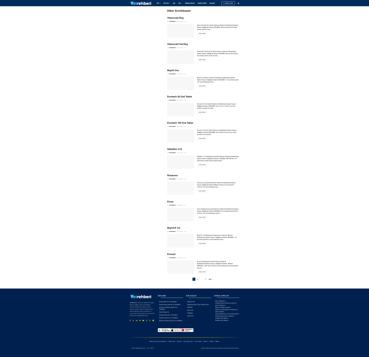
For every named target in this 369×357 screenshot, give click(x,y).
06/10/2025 (180, 21)
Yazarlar (179, 341)
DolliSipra (190, 313)
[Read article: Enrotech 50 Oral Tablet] (180, 109)
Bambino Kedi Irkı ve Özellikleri (168, 318)
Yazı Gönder (198, 341)
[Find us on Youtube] (143, 320)
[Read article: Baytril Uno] (180, 83)
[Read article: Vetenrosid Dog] (180, 31)
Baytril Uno (173, 70)
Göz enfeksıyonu (220, 301)
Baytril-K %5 (173, 227)
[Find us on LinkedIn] (136, 320)
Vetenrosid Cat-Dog (177, 44)
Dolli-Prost (190, 316)
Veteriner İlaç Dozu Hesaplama (157, 341)
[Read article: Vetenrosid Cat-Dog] (180, 57)
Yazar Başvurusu (188, 341)
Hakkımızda (171, 341)
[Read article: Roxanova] (180, 188)
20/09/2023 (180, 100)
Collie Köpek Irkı (164, 312)
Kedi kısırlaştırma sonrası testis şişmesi (227, 314)
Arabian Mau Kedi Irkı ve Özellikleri (169, 304)
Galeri (212, 3)
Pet (158, 3)
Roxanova (172, 175)
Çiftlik (166, 3)
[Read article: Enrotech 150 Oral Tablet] (180, 136)
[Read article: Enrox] (180, 214)
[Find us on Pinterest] (140, 320)
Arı (174, 3)
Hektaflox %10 (174, 149)
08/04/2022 (180, 205)
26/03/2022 (180, 231)
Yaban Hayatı (190, 3)
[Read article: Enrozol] (180, 267)
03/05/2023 (180, 179)
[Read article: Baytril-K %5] (180, 241)
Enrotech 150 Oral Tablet (180, 122)
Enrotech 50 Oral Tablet (179, 96)
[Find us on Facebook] (130, 320)
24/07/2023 (180, 152)
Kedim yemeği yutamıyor (222, 307)
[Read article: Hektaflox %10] (180, 162)
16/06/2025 (180, 74)
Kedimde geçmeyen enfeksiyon (224, 316)
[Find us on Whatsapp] (150, 320)
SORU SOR (229, 3)
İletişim (217, 341)
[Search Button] (238, 3)
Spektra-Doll (191, 302)
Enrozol (171, 254)
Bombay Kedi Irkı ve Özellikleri (168, 315)
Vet (179, 3)
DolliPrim (190, 307)
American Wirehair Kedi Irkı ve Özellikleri (168, 308)
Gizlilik (211, 341)
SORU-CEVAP (202, 3)
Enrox (170, 201)
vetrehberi (172, 21)
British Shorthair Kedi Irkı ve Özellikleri (170, 321)
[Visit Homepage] (141, 3)
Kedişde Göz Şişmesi (221, 318)
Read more (203, 33)
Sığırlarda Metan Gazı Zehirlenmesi (198, 304)
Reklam (205, 341)
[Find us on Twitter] (133, 320)
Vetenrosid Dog (175, 17)
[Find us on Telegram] (153, 320)
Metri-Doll (190, 310)
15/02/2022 (180, 257)
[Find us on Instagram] (146, 320)
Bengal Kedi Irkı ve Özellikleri (168, 302)
